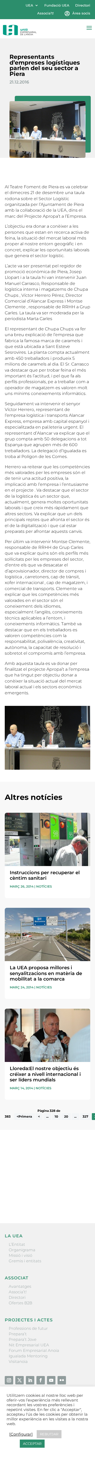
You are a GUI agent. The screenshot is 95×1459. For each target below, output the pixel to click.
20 (66, 1116)
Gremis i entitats (25, 1260)
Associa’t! (45, 13)
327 (85, 1116)
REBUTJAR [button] (49, 1434)
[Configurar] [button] (21, 1434)
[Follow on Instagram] (9, 1380)
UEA (29, 5)
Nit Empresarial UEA (29, 1344)
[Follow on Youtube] (51, 1380)
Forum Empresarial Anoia (34, 1350)
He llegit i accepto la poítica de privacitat (43, 1192)
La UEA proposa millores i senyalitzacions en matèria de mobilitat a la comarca (46, 973)
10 (56, 1116)
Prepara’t (18, 1333)
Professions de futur (28, 1328)
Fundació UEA (56, 5)
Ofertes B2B (20, 1302)
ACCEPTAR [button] (32, 1443)
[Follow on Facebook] (40, 1380)
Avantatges (20, 1286)
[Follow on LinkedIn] (30, 1380)
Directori (82, 5)
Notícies (44, 886)
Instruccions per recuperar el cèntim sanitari (45, 875)
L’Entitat (17, 1244)
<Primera (24, 1116)
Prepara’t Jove (22, 1339)
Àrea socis (81, 13)
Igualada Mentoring (28, 1355)
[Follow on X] (19, 1380)
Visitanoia (18, 1361)
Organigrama (22, 1249)
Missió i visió (20, 1255)
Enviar (78, 1201)
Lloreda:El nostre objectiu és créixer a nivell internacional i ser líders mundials (45, 1074)
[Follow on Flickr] (62, 1380)
